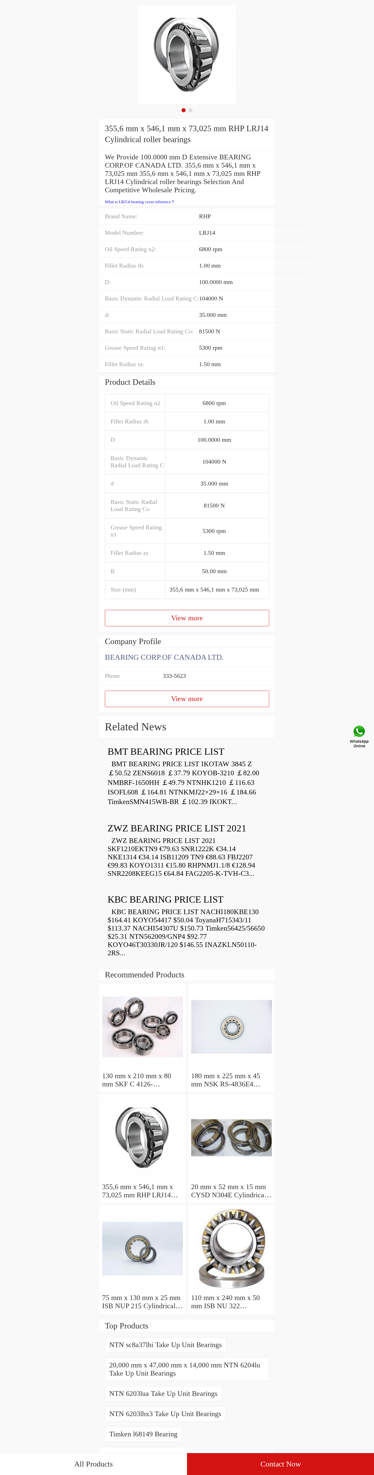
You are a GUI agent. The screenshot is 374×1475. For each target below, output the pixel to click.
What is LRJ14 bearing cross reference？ (140, 202)
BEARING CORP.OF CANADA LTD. (164, 657)
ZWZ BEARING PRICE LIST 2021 (177, 828)
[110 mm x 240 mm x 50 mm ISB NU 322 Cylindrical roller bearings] (231, 1289)
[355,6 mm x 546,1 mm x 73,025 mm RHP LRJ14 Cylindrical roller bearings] (142, 1179)
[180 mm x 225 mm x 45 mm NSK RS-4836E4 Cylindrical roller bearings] (231, 1068)
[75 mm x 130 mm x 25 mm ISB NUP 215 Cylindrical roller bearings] (142, 1289)
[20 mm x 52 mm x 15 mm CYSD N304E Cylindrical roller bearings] (231, 1179)
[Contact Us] (359, 737)
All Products (93, 1464)
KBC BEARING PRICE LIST (165, 899)
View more (187, 618)
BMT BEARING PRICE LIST (166, 751)
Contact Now (280, 1464)
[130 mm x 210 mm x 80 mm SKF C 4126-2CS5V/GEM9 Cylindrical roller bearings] (142, 1068)
